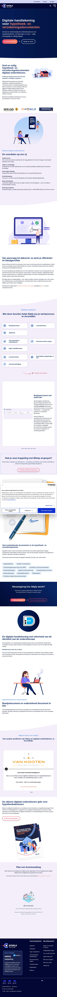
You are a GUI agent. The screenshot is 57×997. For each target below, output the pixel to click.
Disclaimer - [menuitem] (15, 986)
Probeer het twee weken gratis (26, 286)
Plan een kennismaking (37, 600)
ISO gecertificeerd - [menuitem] (6, 986)
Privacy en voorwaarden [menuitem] (8, 988)
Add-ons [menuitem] (32, 970)
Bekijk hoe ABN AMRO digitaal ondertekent (28, 787)
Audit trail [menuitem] (32, 945)
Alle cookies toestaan (46, 510)
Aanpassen (28, 510)
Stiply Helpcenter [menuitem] (47, 956)
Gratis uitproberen (10, 41)
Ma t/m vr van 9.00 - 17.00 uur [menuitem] (48, 946)
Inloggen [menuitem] (52, 1)
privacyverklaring (10, 499)
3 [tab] (28, 449)
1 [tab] (22, 449)
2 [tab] (25, 449)
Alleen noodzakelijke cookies (10, 510)
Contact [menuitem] (45, 1)
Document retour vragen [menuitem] (34, 960)
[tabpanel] (28, 413)
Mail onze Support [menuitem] (48, 959)
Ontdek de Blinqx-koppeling (28, 470)
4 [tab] (31, 449)
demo (42, 286)
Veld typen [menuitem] (32, 948)
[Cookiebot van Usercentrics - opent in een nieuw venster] (48, 485)
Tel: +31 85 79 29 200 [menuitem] (49, 953)
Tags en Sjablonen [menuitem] (34, 951)
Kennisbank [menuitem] (37, 1)
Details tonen (48, 505)
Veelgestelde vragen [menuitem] (48, 950)
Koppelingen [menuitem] (33, 967)
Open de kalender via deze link (44, 875)
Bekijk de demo (28, 41)
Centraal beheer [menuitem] (34, 964)
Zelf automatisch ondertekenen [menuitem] (34, 955)
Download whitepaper (11, 818)
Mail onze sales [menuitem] (47, 962)
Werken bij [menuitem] (46, 965)
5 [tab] (34, 449)
